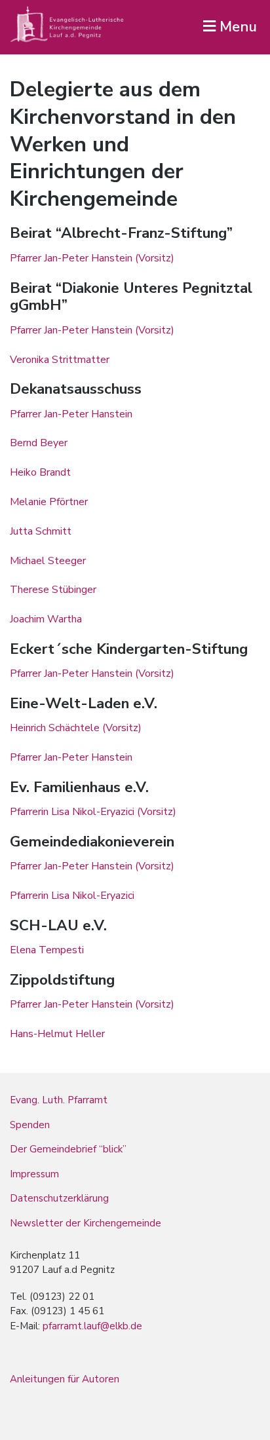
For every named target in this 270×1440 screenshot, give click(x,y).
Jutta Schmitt (40, 531)
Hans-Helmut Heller (57, 1034)
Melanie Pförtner (49, 502)
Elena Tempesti (47, 950)
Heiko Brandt (40, 472)
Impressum (34, 1174)
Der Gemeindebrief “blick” (68, 1149)
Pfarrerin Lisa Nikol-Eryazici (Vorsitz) (93, 812)
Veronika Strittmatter (59, 359)
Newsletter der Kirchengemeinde (85, 1223)
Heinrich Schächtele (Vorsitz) (76, 728)
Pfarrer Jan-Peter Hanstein (71, 414)
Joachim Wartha (46, 619)
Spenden (30, 1124)
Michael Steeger (48, 561)
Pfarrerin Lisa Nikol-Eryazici (72, 895)
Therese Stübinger (53, 589)
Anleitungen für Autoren (64, 1379)
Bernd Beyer (39, 443)
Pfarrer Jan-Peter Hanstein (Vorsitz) (92, 258)
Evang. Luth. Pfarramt (58, 1100)
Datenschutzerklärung (59, 1198)
